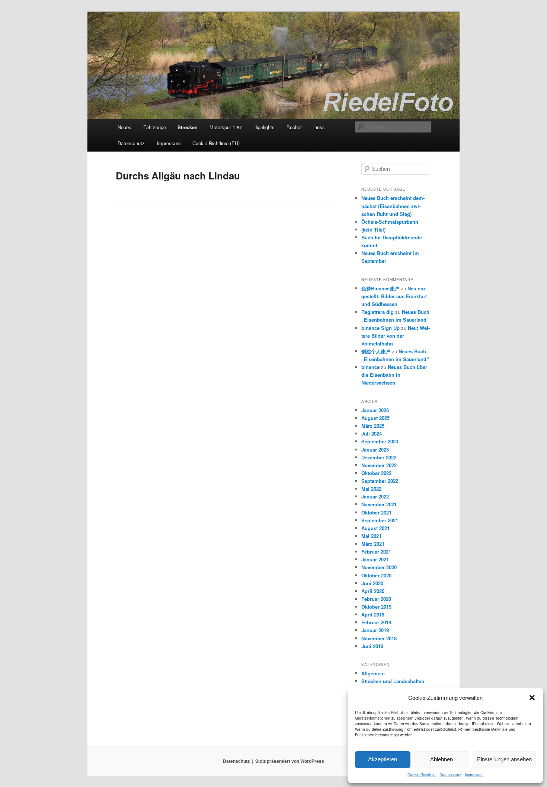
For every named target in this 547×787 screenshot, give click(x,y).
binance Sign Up (380, 327)
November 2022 (379, 465)
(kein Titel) (373, 229)
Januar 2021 (375, 559)
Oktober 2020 (376, 575)
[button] (532, 697)
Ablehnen (441, 759)
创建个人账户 (375, 351)
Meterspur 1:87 (225, 127)
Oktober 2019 (376, 606)
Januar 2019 (375, 630)
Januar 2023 (375, 449)
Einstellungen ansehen (504, 759)
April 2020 (372, 591)
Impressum (474, 774)
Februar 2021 (376, 551)
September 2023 (379, 441)
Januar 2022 (375, 496)
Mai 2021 (371, 535)
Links (319, 127)
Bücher (294, 127)
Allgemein (373, 673)
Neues (124, 127)
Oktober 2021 (376, 512)
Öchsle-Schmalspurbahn (389, 221)
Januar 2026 (375, 410)
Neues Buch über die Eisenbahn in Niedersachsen (394, 374)
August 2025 (375, 417)
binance (370, 366)
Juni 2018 (372, 646)
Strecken (187, 127)
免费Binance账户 (380, 288)
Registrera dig (377, 311)
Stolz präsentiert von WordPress (289, 761)
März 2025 (372, 425)
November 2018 (379, 638)
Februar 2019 (376, 622)
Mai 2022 (371, 488)
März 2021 (372, 543)
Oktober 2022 (376, 473)
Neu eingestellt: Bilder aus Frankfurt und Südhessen (394, 296)
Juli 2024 (371, 433)
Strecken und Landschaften (392, 681)
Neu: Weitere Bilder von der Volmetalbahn (395, 335)
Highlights (264, 127)
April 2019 (372, 614)
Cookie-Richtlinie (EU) (216, 143)
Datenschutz (450, 774)
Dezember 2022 (378, 457)
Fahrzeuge (154, 127)
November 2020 (379, 567)
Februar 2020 (376, 598)
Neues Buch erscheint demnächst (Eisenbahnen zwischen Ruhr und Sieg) (393, 205)
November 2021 (379, 504)
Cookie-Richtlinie (421, 774)
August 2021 (375, 528)
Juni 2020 (372, 583)
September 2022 (379, 480)
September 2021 (379, 520)
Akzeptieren (382, 759)
